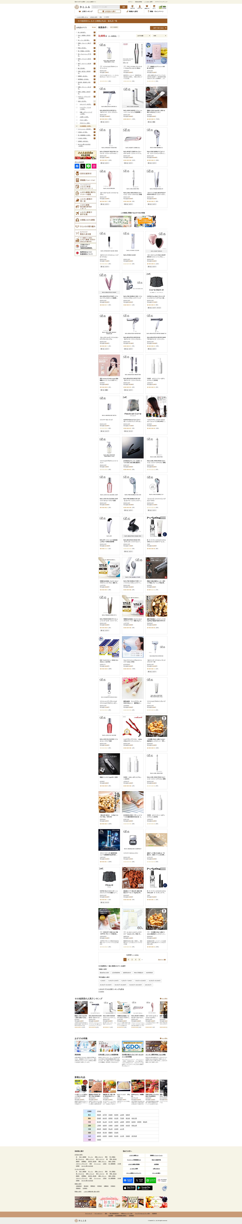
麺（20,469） (81, 68)
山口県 (122, 1129)
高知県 (116, 1132)
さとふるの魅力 (156, 1173)
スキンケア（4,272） (85, 104)
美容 (91, 1163)
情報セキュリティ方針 (127, 1213)
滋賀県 (105, 1125)
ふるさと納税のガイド (132, 7)
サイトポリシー (98, 1213)
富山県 (105, 1122)
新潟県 (99, 1122)
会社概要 (110, 1215)
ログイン (130, 1)
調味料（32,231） (83, 76)
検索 (124, 7)
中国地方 (113, 1186)
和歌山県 (134, 1125)
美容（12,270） (82, 101)
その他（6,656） (82, 138)
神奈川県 (134, 1118)
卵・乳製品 (112, 1157)
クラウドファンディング (161, 1)
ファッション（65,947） (85, 129)
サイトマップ (88, 1213)
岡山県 (110, 1129)
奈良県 (128, 1125)
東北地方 (86, 1186)
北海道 (89, 1111)
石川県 (110, 1122)
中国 (89, 1129)
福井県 (116, 1122)
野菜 (106, 1157)
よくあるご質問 (148, 1)
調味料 (77, 1161)
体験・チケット (102, 1161)
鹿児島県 (134, 1136)
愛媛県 (110, 1132)
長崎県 (110, 1136)
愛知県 (145, 1122)
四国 (89, 1132)
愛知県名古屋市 (104, 972)
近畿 (89, 1125)
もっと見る (164, 998)
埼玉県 (116, 1118)
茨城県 (99, 1118)
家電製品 (84, 1161)
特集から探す (78, 1191)
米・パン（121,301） (84, 40)
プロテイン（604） (85, 123)
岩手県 (105, 1115)
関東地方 (93, 1186)
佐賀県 (105, 1136)
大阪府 (116, 1125)
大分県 (122, 1136)
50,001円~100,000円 (135, 985)
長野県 (128, 1122)
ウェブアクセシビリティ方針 (142, 1213)
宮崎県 (128, 1136)
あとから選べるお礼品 (87, 1166)
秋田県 (116, 1115)
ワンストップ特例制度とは (134, 1160)
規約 (106, 1213)
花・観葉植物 (112, 1163)
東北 (89, 1115)
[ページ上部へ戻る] (235, 1212)
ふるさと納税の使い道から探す (92, 1191)
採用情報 (131, 1215)
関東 (89, 1118)
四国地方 (78, 1188)
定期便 (77, 1166)
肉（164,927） (82, 32)
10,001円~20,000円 (155, 980)
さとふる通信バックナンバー (133, 1173)
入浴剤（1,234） (84, 117)
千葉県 (122, 1118)
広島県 (116, 1129)
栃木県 (105, 1118)
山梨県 (122, 1122)
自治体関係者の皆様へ (121, 1215)
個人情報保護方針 (114, 1213)
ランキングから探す (80, 1169)
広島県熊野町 (116, 972)
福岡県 (99, 1136)
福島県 (128, 1115)
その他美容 (101, 991)
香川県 (105, 1132)
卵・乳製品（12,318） (84, 51)
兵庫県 (122, 1125)
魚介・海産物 (82, 1157)
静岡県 (139, 1122)
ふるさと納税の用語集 (134, 1164)
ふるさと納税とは (133, 1155)
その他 (119, 1163)
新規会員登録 (138, 1)
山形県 (122, 1115)
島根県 (105, 1129)
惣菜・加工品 (113, 1159)
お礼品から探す (79, 1154)
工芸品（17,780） (83, 132)
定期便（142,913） (83, 141)
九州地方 (85, 1188)
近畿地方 (106, 1186)
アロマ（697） (84, 120)
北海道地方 (79, 1186)
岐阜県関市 (149, 972)
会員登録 (156, 1164)
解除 (95, 27)
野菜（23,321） (82, 48)
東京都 (128, 1118)
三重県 (99, 1125)
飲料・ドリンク (90, 1159)
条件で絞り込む (158, 28)
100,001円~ (148, 985)
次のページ (161, 959)
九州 (89, 1136)
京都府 (110, 1125)
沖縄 (89, 1140)
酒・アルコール (80, 1159)
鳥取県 (99, 1129)
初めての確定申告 (156, 1160)
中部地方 (99, 1186)
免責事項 (154, 1213)
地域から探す (78, 1183)
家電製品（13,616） (83, 79)
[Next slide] (165, 1014)
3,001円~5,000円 (113, 980)
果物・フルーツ (99, 1157)
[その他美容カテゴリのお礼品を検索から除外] (111, 27)
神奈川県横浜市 (138, 972)
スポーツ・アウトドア (81, 1163)
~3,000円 (102, 980)
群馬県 (110, 1118)
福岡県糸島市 (127, 972)
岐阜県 (134, 1122)
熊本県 (116, 1136)
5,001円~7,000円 (127, 980)
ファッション (97, 1163)
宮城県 (110, 1115)
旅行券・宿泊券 (92, 1161)
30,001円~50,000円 (120, 985)
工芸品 (104, 1163)
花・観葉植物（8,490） (84, 135)
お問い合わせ (156, 1168)
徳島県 (99, 1132)
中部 (89, 1122)
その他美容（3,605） (85, 126)
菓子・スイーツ (100, 1159)
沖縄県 (99, 1140)
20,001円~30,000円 (106, 985)
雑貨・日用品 (112, 1161)
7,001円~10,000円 (140, 980)
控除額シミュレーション (156, 1155)
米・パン (90, 1157)
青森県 (99, 1115)
